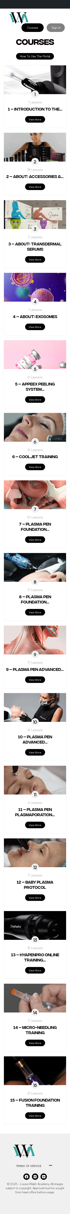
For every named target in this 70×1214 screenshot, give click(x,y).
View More (35, 119)
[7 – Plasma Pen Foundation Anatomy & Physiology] (35, 494)
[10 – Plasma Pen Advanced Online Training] (35, 707)
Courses (32, 28)
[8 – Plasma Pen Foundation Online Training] (35, 567)
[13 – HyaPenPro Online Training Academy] (35, 925)
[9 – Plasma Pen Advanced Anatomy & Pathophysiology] (35, 640)
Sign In (56, 28)
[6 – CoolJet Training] (35, 427)
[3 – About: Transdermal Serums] (35, 214)
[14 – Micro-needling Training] (35, 998)
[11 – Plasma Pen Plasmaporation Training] (35, 780)
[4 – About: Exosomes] (35, 287)
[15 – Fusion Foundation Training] (35, 1070)
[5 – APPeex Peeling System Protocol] (35, 354)
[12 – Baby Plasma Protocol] (35, 852)
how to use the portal (35, 56)
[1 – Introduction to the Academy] (35, 79)
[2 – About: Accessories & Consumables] (35, 147)
